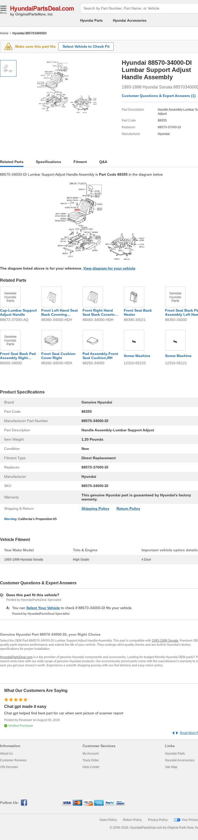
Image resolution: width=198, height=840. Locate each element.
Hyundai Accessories (129, 20)
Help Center (91, 767)
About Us (6, 753)
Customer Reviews (13, 760)
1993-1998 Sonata (165, 640)
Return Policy (128, 508)
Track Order (90, 760)
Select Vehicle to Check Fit (86, 46)
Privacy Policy (158, 820)
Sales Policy (108, 820)
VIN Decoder (9, 767)
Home (4, 33)
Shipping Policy (95, 508)
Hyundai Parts (91, 20)
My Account (90, 753)
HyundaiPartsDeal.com (16, 657)
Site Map (171, 767)
